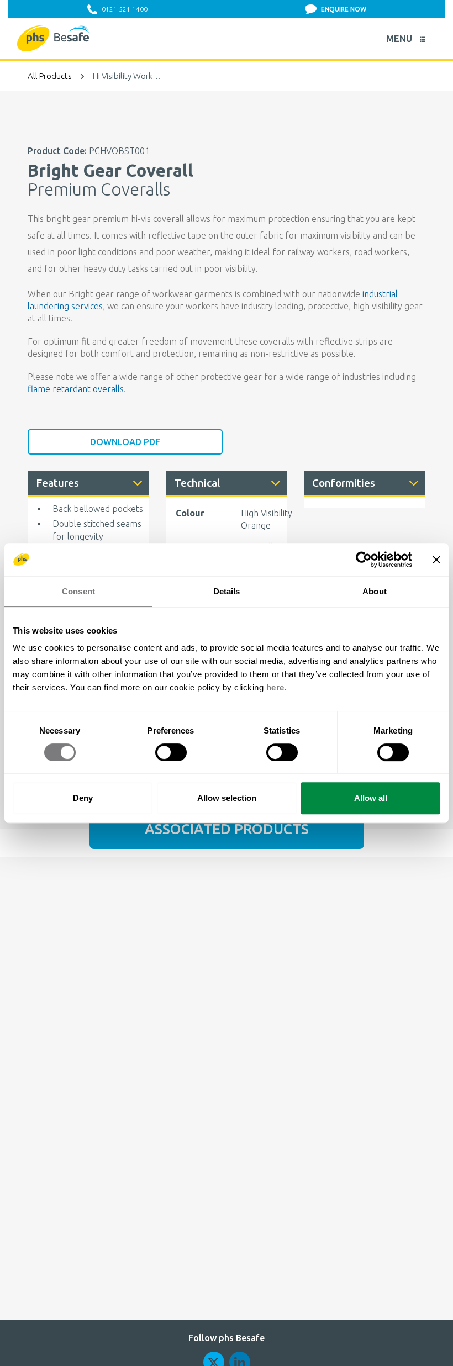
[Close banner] (436, 559)
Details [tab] (226, 591)
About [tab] (374, 591)
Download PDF (125, 442)
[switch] (171, 752)
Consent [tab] (78, 591)
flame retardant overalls (76, 389)
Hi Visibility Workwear (127, 76)
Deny (83, 798)
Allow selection (226, 798)
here (275, 687)
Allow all (370, 798)
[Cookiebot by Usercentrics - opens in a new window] (363, 559)
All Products (50, 76)
